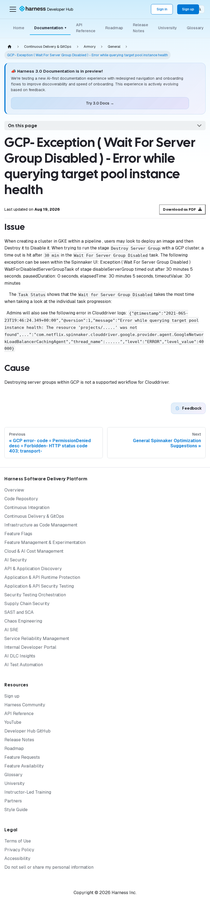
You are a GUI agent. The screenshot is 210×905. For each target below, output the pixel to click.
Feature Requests (22, 757)
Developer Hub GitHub (27, 731)
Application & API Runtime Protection (42, 577)
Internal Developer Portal (30, 647)
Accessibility (17, 858)
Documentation (50, 27)
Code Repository (21, 499)
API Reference (85, 27)
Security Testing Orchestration (35, 595)
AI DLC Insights (19, 656)
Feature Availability (24, 766)
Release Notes (140, 27)
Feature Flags (18, 534)
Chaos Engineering (23, 621)
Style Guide (16, 809)
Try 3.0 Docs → (100, 103)
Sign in (162, 9)
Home (18, 27)
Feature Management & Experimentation (45, 542)
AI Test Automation (23, 665)
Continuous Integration (26, 507)
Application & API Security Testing (39, 586)
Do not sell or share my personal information (49, 867)
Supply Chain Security (26, 603)
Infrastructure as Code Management (40, 525)
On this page (22, 126)
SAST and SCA (19, 612)
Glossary (195, 27)
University (167, 27)
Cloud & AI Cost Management (33, 551)
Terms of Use (17, 841)
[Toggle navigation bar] (13, 9)
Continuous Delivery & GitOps (34, 516)
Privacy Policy (19, 850)
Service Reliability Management (36, 638)
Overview (14, 490)
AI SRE (11, 630)
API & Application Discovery (33, 568)
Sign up (188, 9)
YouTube (12, 722)
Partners (13, 801)
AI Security (15, 560)
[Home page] (9, 47)
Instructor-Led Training (27, 792)
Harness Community (24, 705)
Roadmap (114, 27)
